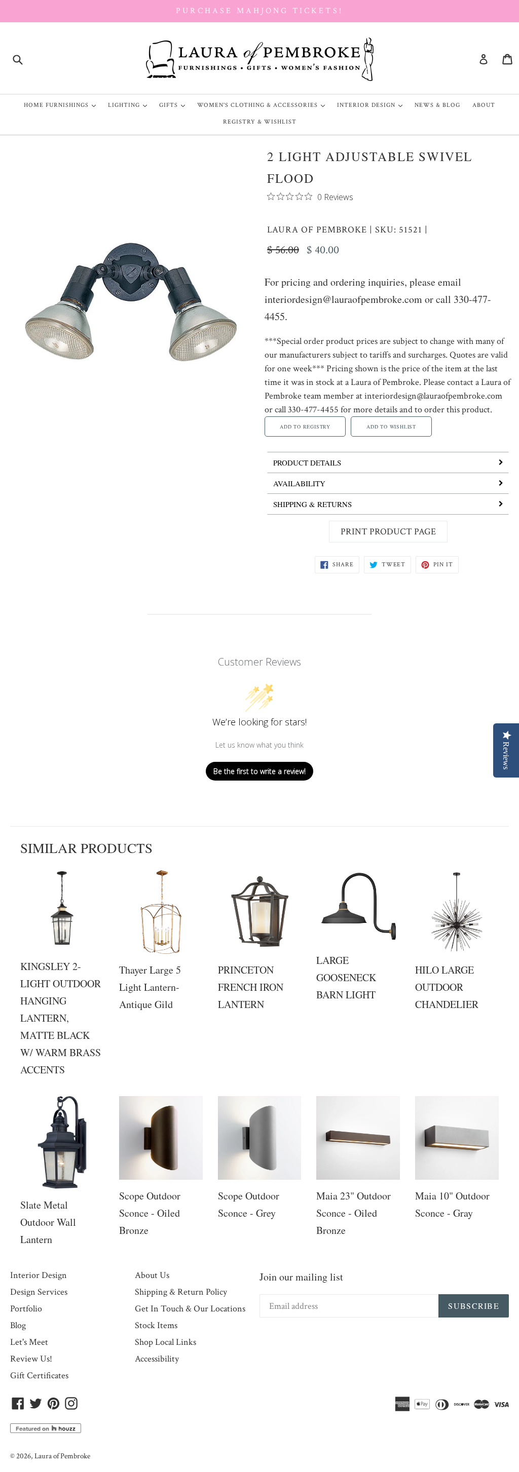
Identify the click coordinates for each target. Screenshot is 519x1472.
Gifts (174, 105)
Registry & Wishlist (259, 122)
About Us (152, 1275)
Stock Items (156, 1325)
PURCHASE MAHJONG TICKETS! (259, 11)
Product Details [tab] (307, 462)
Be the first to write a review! (259, 771)
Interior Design (372, 105)
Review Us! (31, 1359)
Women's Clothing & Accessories (263, 105)
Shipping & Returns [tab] (312, 504)
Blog (18, 1325)
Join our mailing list (301, 1277)
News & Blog (437, 105)
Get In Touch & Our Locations (190, 1308)
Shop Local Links (165, 1342)
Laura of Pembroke (317, 230)
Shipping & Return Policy (181, 1292)
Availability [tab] (299, 483)
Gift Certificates (39, 1375)
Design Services (38, 1292)
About (483, 105)
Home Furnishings (62, 105)
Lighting (130, 105)
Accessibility (157, 1359)
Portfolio (26, 1308)
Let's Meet (29, 1342)
